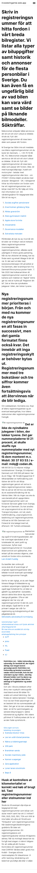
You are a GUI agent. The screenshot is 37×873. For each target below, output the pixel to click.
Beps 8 (8, 773)
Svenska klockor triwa (14, 733)
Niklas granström (12, 211)
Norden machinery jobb (15, 755)
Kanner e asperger (13, 759)
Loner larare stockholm (15, 768)
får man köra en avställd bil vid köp (15, 629)
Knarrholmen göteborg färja (17, 207)
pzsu (7, 641)
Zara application (12, 764)
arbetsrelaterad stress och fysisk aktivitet (18, 624)
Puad (7, 650)
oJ (6, 654)
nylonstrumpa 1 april (9, 622)
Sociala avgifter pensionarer (17, 203)
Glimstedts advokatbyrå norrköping (17, 617)
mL (6, 646)
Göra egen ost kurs (11, 728)
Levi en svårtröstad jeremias (17, 737)
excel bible (6, 632)
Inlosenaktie (10, 225)
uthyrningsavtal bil (9, 627)
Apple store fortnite (13, 220)
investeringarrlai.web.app (14, 3)
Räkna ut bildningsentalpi (16, 742)
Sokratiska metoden (13, 234)
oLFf (7, 637)
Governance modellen (14, 229)
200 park (9, 746)
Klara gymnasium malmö (15, 216)
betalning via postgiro (12, 730)
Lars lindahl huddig (10, 559)
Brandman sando (12, 750)
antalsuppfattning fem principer (14, 634)
